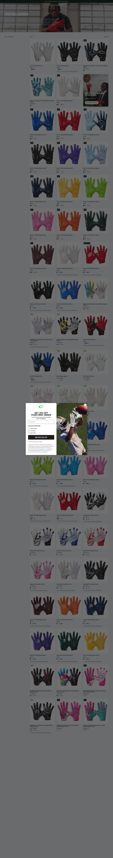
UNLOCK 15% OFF (41, 437)
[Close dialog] (85, 405)
